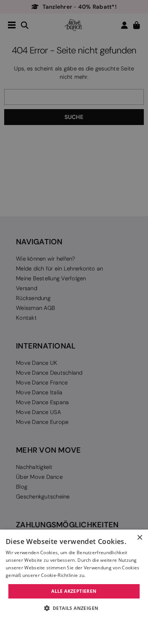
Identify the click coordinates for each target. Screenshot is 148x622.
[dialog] (74, 576)
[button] (74, 608)
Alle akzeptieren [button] (73, 591)
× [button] (139, 538)
